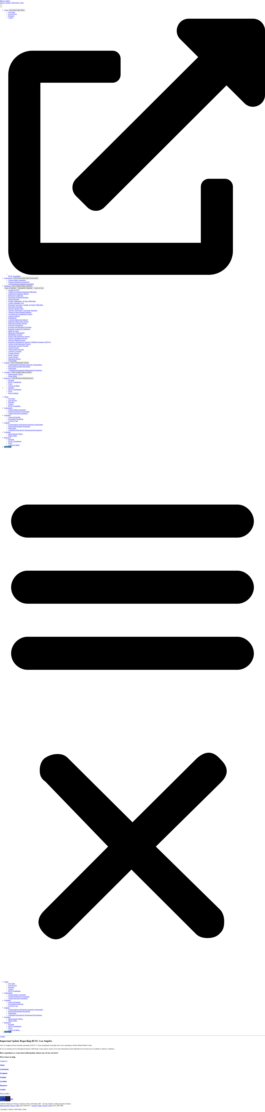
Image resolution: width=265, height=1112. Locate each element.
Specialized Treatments (15, 419)
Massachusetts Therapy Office (10, 1106)
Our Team (11, 398)
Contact (3, 1089)
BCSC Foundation (14, 406)
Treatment (7, 415)
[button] (132, 714)
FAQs (10, 443)
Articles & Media (14, 445)
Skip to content (5, 1)
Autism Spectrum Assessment (18, 413)
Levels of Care (13, 421)
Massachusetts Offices (15, 434)
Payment (11, 439)
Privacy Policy (5, 1093)
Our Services (12, 400)
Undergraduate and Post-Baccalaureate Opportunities (25, 425)
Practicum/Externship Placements (19, 426)
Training (7, 423)
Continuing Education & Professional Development (25, 430)
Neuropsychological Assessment (18, 411)
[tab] (10, 288)
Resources (7, 438)
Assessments (8, 408)
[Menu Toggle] (1, 5)
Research (11, 402)
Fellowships (12, 428)
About (6, 397)
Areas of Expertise (14, 417)
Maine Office (12, 436)
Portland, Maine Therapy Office (42, 1106)
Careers (10, 404)
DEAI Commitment (14, 441)
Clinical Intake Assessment (17, 410)
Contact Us (7, 447)
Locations (7, 432)
